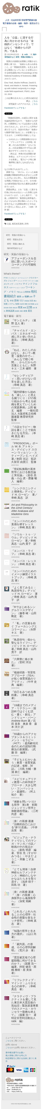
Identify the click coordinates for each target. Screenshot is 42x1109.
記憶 (29, 307)
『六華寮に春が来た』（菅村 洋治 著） (22, 662)
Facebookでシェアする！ (15, 108)
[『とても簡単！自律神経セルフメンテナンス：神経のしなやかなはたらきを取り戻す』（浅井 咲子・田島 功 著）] (7, 871)
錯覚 (25, 311)
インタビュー (12, 278)
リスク (22, 287)
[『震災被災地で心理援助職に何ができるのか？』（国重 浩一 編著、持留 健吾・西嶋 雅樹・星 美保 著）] (7, 959)
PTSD (6, 278)
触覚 (24, 307)
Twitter (24, 17)
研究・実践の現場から (15, 235)
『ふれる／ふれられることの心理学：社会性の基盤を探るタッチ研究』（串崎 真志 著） (24, 917)
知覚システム (9, 304)
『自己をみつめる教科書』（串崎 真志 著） (23, 695)
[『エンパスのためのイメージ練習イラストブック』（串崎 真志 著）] (7, 572)
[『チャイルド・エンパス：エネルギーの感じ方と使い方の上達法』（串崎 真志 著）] (7, 332)
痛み (35, 301)
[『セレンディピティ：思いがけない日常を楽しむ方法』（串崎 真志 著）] (7, 377)
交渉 (21, 292)
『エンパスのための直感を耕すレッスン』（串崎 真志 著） (24, 524)
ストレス (20, 280)
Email (15, 17)
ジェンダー (12, 281)
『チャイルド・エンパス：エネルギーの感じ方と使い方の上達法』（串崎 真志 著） (23, 336)
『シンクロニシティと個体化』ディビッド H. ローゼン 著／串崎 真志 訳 (24, 493)
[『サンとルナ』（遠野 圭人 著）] (7, 322)
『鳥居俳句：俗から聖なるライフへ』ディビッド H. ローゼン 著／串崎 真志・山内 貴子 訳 (24, 646)
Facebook (18, 17)
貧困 (34, 307)
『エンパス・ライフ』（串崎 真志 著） (24, 552)
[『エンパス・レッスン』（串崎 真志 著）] (7, 562)
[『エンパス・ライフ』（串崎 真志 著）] (7, 552)
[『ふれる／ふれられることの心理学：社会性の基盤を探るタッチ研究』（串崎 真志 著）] (7, 913)
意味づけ (19, 300)
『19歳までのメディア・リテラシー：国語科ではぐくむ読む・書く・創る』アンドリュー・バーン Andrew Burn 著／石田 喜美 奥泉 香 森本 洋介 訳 (24, 716)
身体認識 (10, 311)
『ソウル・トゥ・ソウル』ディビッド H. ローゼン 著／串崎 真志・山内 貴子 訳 (24, 539)
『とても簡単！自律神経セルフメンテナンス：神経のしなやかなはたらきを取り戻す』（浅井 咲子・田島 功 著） (23, 877)
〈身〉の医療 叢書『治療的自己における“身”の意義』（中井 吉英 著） (24, 826)
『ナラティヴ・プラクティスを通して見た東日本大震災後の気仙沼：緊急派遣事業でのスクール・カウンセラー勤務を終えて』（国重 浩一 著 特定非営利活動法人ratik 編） (24, 1009)
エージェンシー (23, 278)
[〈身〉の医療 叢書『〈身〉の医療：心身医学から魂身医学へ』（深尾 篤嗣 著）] (7, 893)
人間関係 (26, 292)
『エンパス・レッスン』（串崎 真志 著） (24, 562)
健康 (19, 296)
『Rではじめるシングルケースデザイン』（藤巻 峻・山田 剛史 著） (23, 611)
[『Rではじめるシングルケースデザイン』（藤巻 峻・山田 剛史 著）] (7, 608)
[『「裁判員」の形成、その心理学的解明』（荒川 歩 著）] (7, 946)
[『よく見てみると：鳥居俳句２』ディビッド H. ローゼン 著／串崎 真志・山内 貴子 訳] (7, 589)
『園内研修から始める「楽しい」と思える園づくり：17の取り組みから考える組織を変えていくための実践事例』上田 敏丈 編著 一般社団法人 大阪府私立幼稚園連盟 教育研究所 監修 (24, 405)
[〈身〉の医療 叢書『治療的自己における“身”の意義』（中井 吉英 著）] (7, 822)
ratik (26, 54)
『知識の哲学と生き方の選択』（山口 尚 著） (24, 934)
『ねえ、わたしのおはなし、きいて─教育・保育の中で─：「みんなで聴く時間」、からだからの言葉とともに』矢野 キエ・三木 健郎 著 (24, 359)
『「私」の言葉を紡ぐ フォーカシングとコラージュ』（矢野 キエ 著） (24, 628)
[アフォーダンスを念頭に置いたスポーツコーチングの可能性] (7, 260)
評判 (27, 224)
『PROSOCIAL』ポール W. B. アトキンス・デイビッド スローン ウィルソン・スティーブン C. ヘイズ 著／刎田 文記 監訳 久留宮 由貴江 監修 (24, 452)
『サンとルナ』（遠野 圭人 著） (23, 322)
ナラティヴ (26, 281)
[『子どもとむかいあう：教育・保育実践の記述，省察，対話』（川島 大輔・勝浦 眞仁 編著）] (7, 761)
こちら (35, 101)
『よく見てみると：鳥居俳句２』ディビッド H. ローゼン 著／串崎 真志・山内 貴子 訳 (24, 593)
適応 (21, 311)
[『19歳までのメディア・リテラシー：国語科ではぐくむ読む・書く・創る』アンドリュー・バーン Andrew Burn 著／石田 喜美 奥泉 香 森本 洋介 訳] (7, 707)
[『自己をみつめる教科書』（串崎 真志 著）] (7, 693)
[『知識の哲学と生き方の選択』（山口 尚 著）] (7, 932)
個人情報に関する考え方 (16, 1055)
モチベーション (14, 287)
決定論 (26, 301)
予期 (18, 292)
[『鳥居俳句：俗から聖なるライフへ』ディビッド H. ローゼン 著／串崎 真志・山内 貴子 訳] (7, 641)
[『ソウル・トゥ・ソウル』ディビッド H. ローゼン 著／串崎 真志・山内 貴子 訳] (7, 536)
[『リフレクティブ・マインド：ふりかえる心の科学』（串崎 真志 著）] (7, 981)
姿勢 (30, 297)
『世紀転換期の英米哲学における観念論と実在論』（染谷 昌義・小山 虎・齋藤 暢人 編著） (24, 475)
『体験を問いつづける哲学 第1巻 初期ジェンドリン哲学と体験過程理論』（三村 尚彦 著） (24, 808)
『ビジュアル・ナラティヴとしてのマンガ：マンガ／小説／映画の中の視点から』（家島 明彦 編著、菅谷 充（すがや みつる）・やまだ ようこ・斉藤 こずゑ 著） (24, 850)
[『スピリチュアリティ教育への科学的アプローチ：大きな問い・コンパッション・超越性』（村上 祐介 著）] (7, 780)
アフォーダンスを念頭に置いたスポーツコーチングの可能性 (23, 261)
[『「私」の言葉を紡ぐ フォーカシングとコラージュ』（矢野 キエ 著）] (7, 625)
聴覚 (26, 304)
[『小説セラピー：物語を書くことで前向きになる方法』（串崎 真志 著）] (7, 428)
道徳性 (17, 311)
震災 (30, 311)
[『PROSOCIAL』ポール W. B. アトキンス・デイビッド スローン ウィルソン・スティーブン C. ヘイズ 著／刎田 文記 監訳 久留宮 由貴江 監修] (7, 445)
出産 (23, 296)
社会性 (21, 304)
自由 (10, 307)
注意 (31, 301)
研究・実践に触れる (16, 244)
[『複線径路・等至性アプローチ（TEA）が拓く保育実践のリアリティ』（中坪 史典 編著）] (7, 674)
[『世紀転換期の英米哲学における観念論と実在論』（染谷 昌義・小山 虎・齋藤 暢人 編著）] (7, 470)
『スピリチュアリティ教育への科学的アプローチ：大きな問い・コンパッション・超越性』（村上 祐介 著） (23, 787)
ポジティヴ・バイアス (13, 284)
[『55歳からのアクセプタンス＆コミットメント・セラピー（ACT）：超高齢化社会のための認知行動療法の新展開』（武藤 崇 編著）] (7, 735)
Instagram (21, 17)
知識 (17, 304)
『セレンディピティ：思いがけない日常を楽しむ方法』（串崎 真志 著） (23, 380)
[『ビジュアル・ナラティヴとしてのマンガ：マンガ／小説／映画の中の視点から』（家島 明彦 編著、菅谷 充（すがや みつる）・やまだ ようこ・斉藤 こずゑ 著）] (7, 839)
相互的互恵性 (18, 224)
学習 (12, 301)
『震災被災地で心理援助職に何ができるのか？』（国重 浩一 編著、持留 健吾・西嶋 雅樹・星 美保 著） (24, 965)
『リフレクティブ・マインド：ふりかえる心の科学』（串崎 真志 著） (23, 984)
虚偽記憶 (15, 307)
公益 (9, 224)
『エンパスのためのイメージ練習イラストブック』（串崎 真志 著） (24, 576)
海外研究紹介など (15, 248)
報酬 (27, 296)
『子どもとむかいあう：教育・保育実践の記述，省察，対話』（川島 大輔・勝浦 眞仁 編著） (23, 765)
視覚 (20, 307)
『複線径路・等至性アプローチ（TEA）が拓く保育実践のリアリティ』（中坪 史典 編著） (24, 678)
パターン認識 (34, 280)
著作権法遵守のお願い (15, 1053)
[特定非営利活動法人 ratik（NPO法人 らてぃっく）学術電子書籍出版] (21, 8)
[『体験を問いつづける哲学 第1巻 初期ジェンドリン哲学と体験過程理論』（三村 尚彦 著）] (7, 803)
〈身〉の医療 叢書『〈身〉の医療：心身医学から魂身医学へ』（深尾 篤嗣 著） (23, 898)
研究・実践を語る (15, 239)
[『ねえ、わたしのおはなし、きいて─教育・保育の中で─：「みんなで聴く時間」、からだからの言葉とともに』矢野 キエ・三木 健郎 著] (7, 351)
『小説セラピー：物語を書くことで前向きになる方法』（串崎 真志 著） (23, 431)
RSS (27, 17)
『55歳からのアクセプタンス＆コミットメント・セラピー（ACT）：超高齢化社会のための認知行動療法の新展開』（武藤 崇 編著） (24, 743)
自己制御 (31, 304)
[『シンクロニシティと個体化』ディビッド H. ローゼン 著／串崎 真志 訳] (7, 490)
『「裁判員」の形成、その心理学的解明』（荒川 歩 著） (23, 947)
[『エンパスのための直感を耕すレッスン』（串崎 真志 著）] (7, 522)
